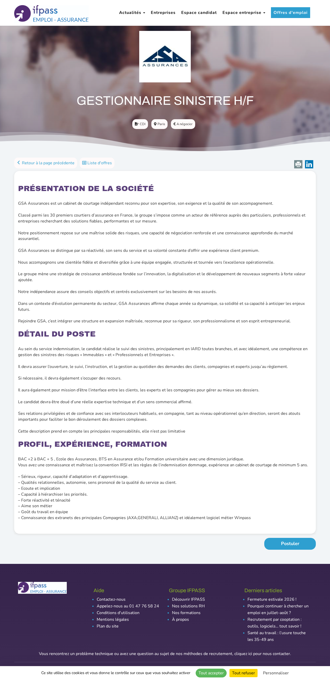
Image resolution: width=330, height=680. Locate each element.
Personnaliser (276, 673)
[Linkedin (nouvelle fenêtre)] (309, 164)
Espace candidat (199, 12)
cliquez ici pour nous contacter (262, 654)
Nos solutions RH (188, 606)
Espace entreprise (242, 12)
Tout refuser (243, 673)
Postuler (290, 543)
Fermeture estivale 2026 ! (272, 599)
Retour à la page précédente (48, 163)
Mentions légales (113, 619)
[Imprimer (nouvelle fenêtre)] (298, 164)
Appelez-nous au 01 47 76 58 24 (128, 606)
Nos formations (186, 613)
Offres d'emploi (291, 12)
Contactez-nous (111, 599)
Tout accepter (211, 673)
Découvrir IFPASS (188, 599)
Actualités (131, 12)
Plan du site (108, 626)
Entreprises (163, 12)
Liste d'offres (99, 163)
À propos (180, 619)
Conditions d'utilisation (118, 613)
